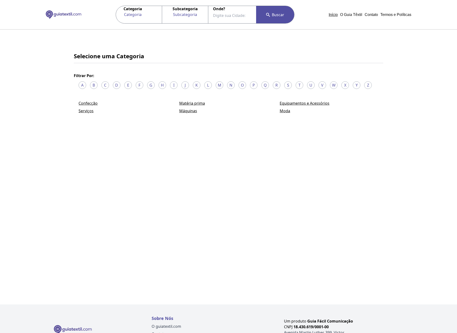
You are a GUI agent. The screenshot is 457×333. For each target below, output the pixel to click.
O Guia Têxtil (351, 15)
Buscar (278, 14)
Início (333, 15)
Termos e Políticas (395, 15)
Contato (371, 15)
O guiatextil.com (166, 326)
